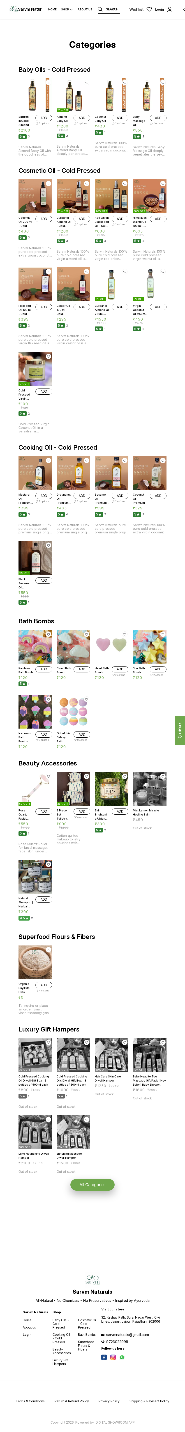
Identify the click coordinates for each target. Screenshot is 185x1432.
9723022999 (117, 1342)
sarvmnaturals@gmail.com (127, 1335)
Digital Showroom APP (115, 1422)
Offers (180, 728)
